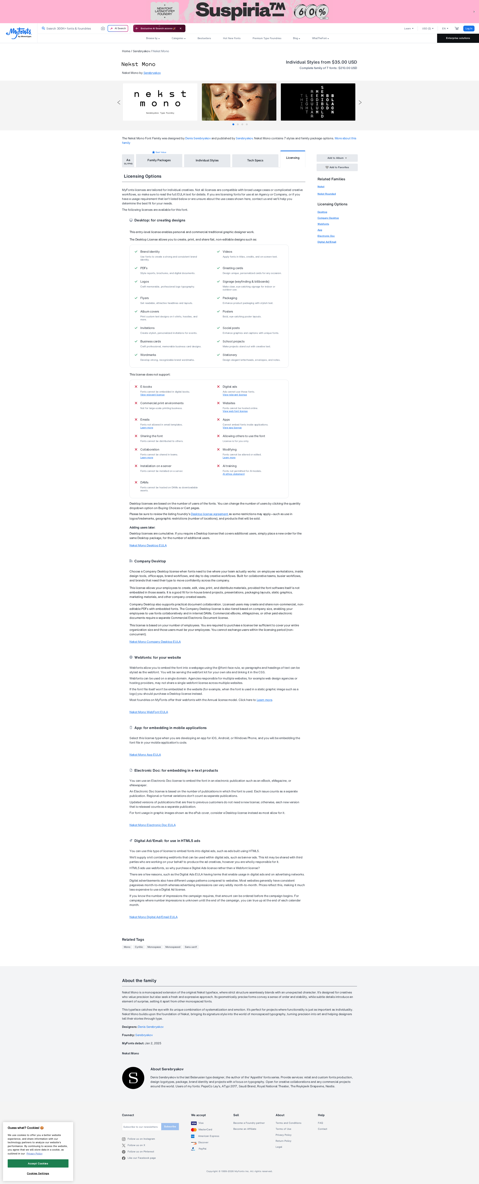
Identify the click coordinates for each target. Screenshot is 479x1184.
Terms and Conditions (288, 1123)
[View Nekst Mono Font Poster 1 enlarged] (160, 102)
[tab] (233, 124)
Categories (177, 38)
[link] (42, 28)
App (320, 230)
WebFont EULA (148, 712)
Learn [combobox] (407, 28)
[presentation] (118, 102)
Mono (127, 947)
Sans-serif (191, 947)
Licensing (293, 157)
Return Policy (283, 1140)
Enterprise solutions (458, 38)
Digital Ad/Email (327, 242)
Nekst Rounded (327, 194)
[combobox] (83, 28)
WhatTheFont (319, 38)
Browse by (152, 38)
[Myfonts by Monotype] (18, 33)
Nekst (321, 186)
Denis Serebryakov (198, 138)
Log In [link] (469, 28)
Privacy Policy (284, 1135)
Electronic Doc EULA (152, 825)
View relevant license (152, 394)
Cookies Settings (38, 1173)
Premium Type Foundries (267, 38)
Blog (295, 38)
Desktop (322, 212)
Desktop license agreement (210, 514)
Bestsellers (204, 38)
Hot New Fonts (232, 38)
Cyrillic (139, 947)
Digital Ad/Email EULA (153, 917)
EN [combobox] (444, 28)
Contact (322, 1129)
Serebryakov (141, 51)
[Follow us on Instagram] (125, 1139)
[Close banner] (180, 28)
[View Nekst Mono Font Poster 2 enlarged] (239, 102)
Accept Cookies (38, 1163)
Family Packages (159, 160)
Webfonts (323, 224)
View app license (232, 427)
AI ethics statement (234, 474)
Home (126, 51)
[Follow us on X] (125, 1145)
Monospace (154, 947)
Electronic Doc (326, 236)
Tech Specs (255, 160)
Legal (279, 1146)
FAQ (320, 1123)
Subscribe (170, 1126)
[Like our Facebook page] (125, 1158)
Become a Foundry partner (249, 1123)
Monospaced (172, 947)
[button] (474, 11)
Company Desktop (328, 218)
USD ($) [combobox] (426, 28)
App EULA (145, 754)
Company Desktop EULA (155, 641)
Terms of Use (283, 1129)
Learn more (146, 427)
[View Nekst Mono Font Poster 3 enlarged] (318, 102)
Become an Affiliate (244, 1129)
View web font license (235, 411)
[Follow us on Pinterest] (125, 1152)
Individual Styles (207, 160)
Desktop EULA (148, 545)
